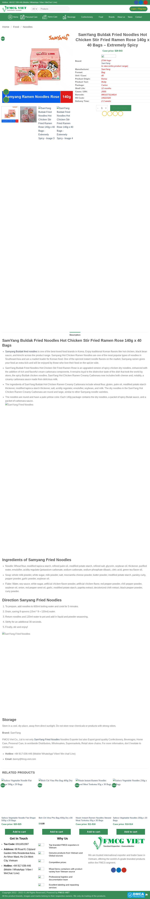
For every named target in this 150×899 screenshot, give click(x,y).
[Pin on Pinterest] (115, 113)
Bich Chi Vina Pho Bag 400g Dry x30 (56, 818)
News (130, 17)
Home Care (52, 17)
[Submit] (66, 8)
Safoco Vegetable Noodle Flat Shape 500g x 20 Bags (18, 819)
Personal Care (31, 17)
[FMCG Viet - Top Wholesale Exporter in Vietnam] (14, 9)
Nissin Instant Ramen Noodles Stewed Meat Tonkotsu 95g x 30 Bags (93, 819)
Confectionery (87, 17)
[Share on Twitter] (109, 113)
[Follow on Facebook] (136, 2)
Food (101, 17)
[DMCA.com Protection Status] (136, 895)
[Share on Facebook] (104, 113)
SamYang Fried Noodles (47, 739)
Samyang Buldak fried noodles (21, 351)
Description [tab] (75, 335)
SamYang (105, 63)
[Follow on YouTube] (145, 2)
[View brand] (108, 57)
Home (15, 17)
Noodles (28, 26)
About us (121, 17)
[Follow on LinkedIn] (141, 2)
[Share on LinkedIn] (120, 113)
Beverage (71, 17)
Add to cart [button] (19, 832)
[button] (138, 8)
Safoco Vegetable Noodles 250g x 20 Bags (130, 819)
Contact (138, 17)
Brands (112, 17)
